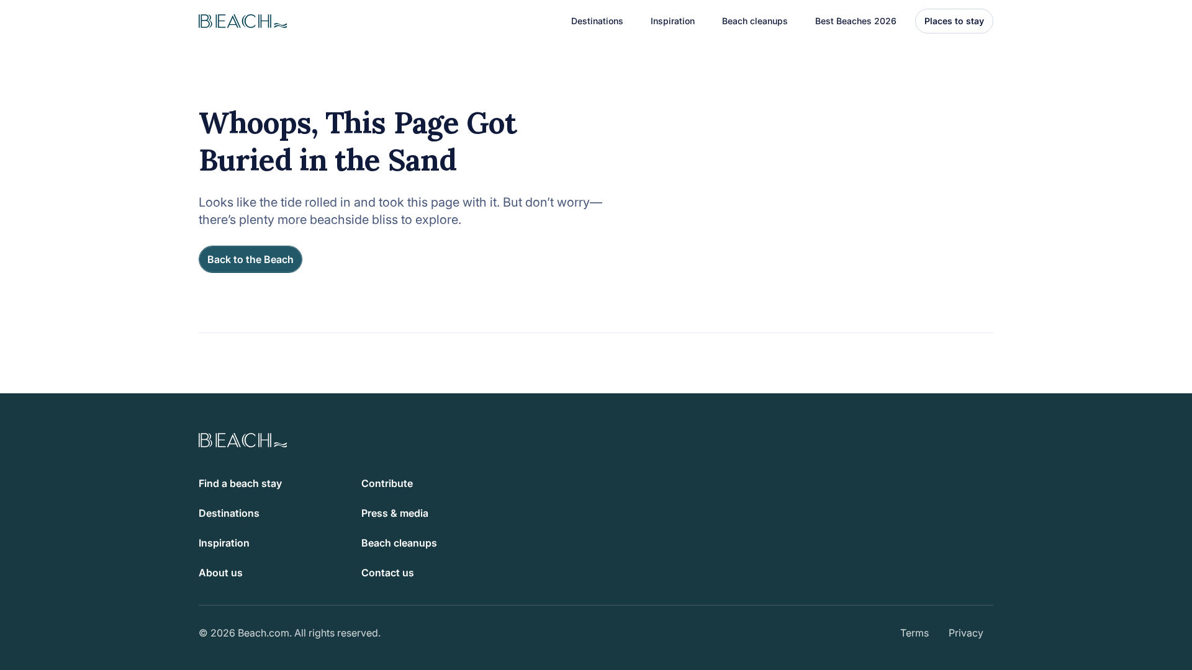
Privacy (966, 633)
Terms (914, 633)
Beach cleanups (755, 21)
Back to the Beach (250, 259)
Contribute (387, 483)
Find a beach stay (240, 483)
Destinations (229, 513)
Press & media (394, 513)
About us (221, 572)
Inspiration (224, 543)
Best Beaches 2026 (855, 21)
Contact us (387, 572)
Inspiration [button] (673, 21)
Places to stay (954, 21)
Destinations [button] (597, 21)
